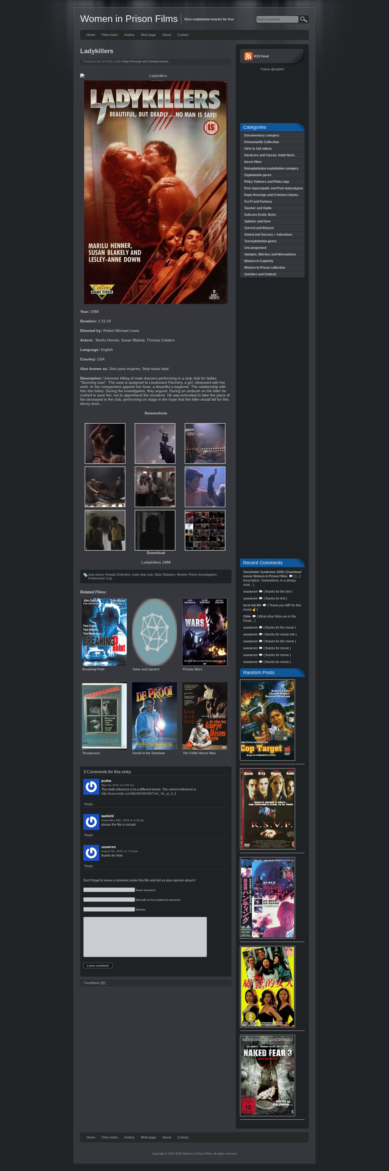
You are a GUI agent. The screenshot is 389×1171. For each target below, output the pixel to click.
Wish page (148, 35)
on (121, 785)
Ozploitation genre (258, 175)
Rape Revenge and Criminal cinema (145, 61)
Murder (182, 575)
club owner (96, 575)
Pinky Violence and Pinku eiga (266, 182)
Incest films (253, 162)
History (129, 35)
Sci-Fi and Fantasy (258, 201)
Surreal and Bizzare (259, 228)
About (166, 35)
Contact (182, 35)
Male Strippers (165, 575)
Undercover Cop (100, 578)
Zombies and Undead (260, 274)
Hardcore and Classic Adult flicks (269, 155)
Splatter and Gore (257, 221)
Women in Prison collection (264, 267)
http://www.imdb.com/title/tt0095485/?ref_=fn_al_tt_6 (138, 793)
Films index (110, 35)
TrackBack (94, 983)
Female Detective (117, 575)
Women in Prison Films (129, 18)
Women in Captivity (258, 261)
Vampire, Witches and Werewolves (270, 254)
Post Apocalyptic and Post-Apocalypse (273, 188)
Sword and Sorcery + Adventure (268, 234)
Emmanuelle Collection (261, 142)
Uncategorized (255, 248)
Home (91, 35)
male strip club (142, 575)
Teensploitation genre (260, 241)
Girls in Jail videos (258, 148)
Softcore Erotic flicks (260, 215)
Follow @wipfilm (272, 69)
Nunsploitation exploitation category (271, 168)
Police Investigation (203, 575)
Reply (88, 804)
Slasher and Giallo (258, 208)
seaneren (108, 847)
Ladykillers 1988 (156, 562)
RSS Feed (261, 56)
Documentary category (261, 135)
